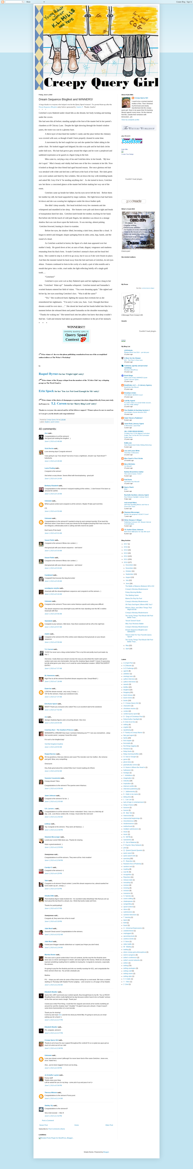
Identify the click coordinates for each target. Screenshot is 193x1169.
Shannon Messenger (52, 837)
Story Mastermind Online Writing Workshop (138, 445)
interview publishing (130, 789)
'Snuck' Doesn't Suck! (132, 621)
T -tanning (127, 917)
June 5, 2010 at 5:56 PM (53, 1085)
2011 (126, 559)
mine (60, 1015)
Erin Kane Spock (51, 704)
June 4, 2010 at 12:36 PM (54, 830)
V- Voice (126, 941)
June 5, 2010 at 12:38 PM (54, 1048)
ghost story (127, 762)
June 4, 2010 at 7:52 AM (53, 710)
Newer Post (43, 1125)
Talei (46, 881)
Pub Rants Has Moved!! (131, 481)
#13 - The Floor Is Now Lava (133, 360)
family (125, 738)
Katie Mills (124, 149)
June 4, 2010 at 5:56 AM (53, 614)
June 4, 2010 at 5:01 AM (53, 533)
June (128, 583)
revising (126, 888)
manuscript (127, 816)
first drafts (126, 743)
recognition (127, 874)
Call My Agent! (129, 401)
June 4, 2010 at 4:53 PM (53, 889)
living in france (128, 805)
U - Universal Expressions (132, 928)
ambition (126, 674)
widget (152, 288)
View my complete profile (130, 120)
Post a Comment (48, 1120)
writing (125, 965)
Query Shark (129, 487)
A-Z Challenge (128, 668)
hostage (126, 773)
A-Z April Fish (128, 663)
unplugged (127, 933)
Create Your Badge (127, 154)
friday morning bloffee (131, 754)
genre (125, 759)
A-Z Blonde (127, 666)
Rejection (126, 877)
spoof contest (55, 422)
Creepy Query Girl (51, 1040)
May (127, 645)
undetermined (128, 931)
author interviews (129, 682)
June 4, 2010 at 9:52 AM (53, 771)
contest (126, 711)
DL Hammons (50, 675)
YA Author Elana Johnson (133, 530)
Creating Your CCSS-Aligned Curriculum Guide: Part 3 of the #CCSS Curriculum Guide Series (137, 435)
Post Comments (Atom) (56, 1129)
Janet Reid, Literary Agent (134, 424)
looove (125, 810)
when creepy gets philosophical (134, 952)
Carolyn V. (48, 867)
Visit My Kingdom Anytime (54, 744)
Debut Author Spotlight (131, 719)
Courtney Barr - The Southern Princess (59, 730)
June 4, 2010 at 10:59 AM (54, 788)
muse (125, 832)
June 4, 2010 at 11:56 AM (54, 817)
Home (76, 1125)
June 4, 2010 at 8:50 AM (53, 747)
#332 (125, 489)
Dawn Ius (48, 689)
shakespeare (128, 901)
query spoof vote (129, 856)
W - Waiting (127, 947)
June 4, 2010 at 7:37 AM (53, 697)
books (125, 700)
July (127, 580)
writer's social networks (131, 960)
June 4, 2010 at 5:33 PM (53, 921)
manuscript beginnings (131, 818)
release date (127, 880)
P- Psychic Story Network (132, 845)
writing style (127, 976)
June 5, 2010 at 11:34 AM (54, 947)
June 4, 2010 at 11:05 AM (54, 801)
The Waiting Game (132, 595)
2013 (126, 553)
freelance (126, 749)
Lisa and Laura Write (132, 451)
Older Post (109, 1125)
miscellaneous (128, 821)
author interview (129, 679)
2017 (126, 544)
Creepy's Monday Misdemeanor (136, 589)
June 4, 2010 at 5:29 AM (53, 581)
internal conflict (128, 786)
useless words (128, 939)
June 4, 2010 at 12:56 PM (54, 860)
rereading (126, 882)
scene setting (128, 899)
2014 (126, 550)
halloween (127, 770)
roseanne (126, 893)
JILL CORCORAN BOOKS (133, 431)
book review (127, 698)
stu (46, 717)
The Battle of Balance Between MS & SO (139, 586)
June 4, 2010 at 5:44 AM (53, 594)
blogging (126, 692)
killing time (127, 797)
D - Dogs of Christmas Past (133, 716)
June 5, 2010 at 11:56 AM (54, 985)
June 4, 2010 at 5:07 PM (53, 908)
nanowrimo (127, 840)
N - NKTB (126, 837)
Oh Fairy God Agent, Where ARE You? (138, 604)
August (128, 577)
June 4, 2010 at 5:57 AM (53, 627)
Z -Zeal (125, 984)
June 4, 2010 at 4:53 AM (53, 511)
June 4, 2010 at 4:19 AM (53, 494)
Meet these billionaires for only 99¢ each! (137, 531)
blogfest (47, 422)
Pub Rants (128, 480)
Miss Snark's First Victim (133, 458)
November (130, 568)
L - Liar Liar (127, 799)
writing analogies (129, 968)
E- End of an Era (129, 722)
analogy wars (128, 676)
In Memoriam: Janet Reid (132, 425)
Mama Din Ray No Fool (133, 598)
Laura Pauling (50, 468)
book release (128, 695)
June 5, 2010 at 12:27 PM (54, 1020)
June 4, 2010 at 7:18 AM (53, 681)
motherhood (127, 826)
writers (125, 963)
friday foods (127, 751)
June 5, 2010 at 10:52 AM (54, 934)
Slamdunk (48, 621)
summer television (129, 915)
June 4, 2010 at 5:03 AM (53, 551)
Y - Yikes (126, 982)
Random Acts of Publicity (132, 864)
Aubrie (47, 634)
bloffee (125, 687)
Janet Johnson (50, 796)
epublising (127, 730)
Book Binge (128, 376)
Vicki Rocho (49, 448)
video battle (127, 944)
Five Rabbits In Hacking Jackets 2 (137, 410)
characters (127, 706)
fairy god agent (128, 735)
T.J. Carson (49, 649)
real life (126, 872)
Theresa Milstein (51, 1092)
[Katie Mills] (122, 152)
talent (125, 920)
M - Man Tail (127, 813)
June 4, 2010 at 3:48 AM (53, 441)
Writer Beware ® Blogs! (133, 520)
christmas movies (129, 708)
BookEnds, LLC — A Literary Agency (138, 385)
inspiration (127, 783)
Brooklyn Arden (130, 393)
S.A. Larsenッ (50, 809)
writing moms (128, 973)
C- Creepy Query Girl (130, 703)
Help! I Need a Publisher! (133, 418)
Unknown (48, 501)
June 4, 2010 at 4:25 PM (53, 873)
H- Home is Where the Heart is (134, 767)
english (126, 727)
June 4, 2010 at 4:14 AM (53, 478)
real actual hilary (130, 503)
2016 (126, 547)
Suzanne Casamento (52, 778)
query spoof (127, 853)
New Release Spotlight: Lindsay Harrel (136, 497)
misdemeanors (128, 824)
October (129, 571)
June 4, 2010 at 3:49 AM (53, 461)
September (130, 574)
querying (126, 858)
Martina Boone (50, 955)
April (127, 649)
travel (125, 925)
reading (126, 869)
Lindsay (48, 824)
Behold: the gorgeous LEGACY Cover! (136, 514)
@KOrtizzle (128, 350)
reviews (126, 885)
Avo (46, 433)
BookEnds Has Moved (131, 387)
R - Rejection (128, 861)
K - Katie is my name (130, 794)
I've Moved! (128, 466)
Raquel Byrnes (50, 754)
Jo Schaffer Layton (52, 1075)
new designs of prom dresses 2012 (135, 412)
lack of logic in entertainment (133, 802)
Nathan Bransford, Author (134, 472)
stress (125, 909)
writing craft (127, 971)
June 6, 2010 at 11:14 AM (54, 1098)
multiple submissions (130, 829)
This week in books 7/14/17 (133, 474)
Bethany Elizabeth (51, 486)
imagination (127, 778)
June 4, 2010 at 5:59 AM (53, 642)
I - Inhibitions (127, 775)
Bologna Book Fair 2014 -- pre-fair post (136, 352)
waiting (126, 949)
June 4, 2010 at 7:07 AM (53, 668)
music (125, 834)
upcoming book (128, 936)
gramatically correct (130, 765)
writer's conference (130, 957)
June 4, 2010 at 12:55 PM (54, 847)
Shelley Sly (49, 1105)
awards (126, 684)
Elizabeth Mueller (51, 992)
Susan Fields (49, 540)
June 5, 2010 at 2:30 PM (53, 1068)
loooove (126, 807)
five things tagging (129, 746)
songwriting (127, 904)
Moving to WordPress (131, 370)
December (130, 565)
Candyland (49, 575)
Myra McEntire (129, 464)
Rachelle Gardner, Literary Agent (136, 495)
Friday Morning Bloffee (133, 592)
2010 (126, 562)
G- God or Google (129, 757)
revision (126, 890)
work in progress (129, 955)
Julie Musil (49, 928)
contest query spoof (130, 714)
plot (124, 848)
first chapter (127, 741)
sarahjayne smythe (52, 588)
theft (124, 923)
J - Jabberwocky (129, 791)
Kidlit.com (128, 443)
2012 (126, 556)
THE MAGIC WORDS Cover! (133, 395)
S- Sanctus (127, 896)
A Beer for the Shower (132, 358)
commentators (145, 288)
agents (125, 671)
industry (126, 781)
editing (125, 724)
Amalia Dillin (49, 896)
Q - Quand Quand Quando (132, 850)
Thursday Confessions (131, 452)
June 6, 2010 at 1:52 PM (53, 1116)
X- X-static (127, 979)
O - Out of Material (129, 842)
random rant (127, 866)
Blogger (106, 1152)
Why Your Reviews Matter (134, 624)
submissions (127, 912)
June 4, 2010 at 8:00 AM (53, 723)
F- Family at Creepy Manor (132, 732)
